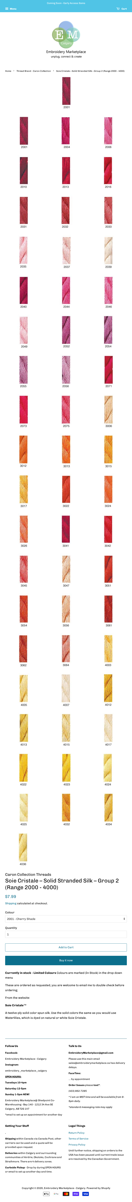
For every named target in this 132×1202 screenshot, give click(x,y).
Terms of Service (78, 1138)
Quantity (11, 928)
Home (8, 71)
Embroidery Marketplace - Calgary (64, 1188)
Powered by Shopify (98, 1188)
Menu (12, 8)
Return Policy (77, 1132)
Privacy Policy (77, 1144)
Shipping (10, 903)
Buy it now (66, 960)
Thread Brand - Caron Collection (33, 71)
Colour (9, 912)
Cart (124, 8)
